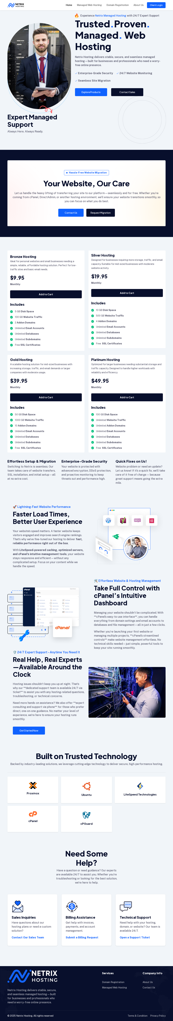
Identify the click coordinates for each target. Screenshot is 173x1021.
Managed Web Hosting (89, 5)
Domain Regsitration (117, 5)
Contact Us (149, 987)
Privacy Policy (158, 1015)
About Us (138, 5)
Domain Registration (113, 982)
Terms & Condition (137, 1015)
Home (69, 5)
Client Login (156, 5)
